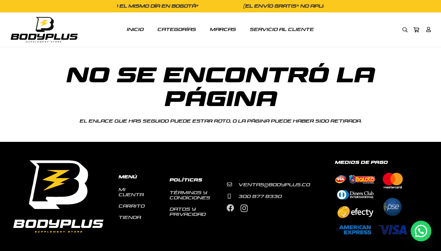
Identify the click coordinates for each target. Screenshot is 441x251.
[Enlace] (428, 30)
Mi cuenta (131, 192)
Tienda (130, 217)
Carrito (132, 206)
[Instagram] (244, 208)
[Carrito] (416, 29)
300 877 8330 (260, 196)
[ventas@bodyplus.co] (232, 184)
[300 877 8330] (232, 196)
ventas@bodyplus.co (274, 184)
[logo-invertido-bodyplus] (44, 30)
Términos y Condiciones (190, 195)
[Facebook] (230, 208)
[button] (405, 29)
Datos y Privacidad (188, 212)
